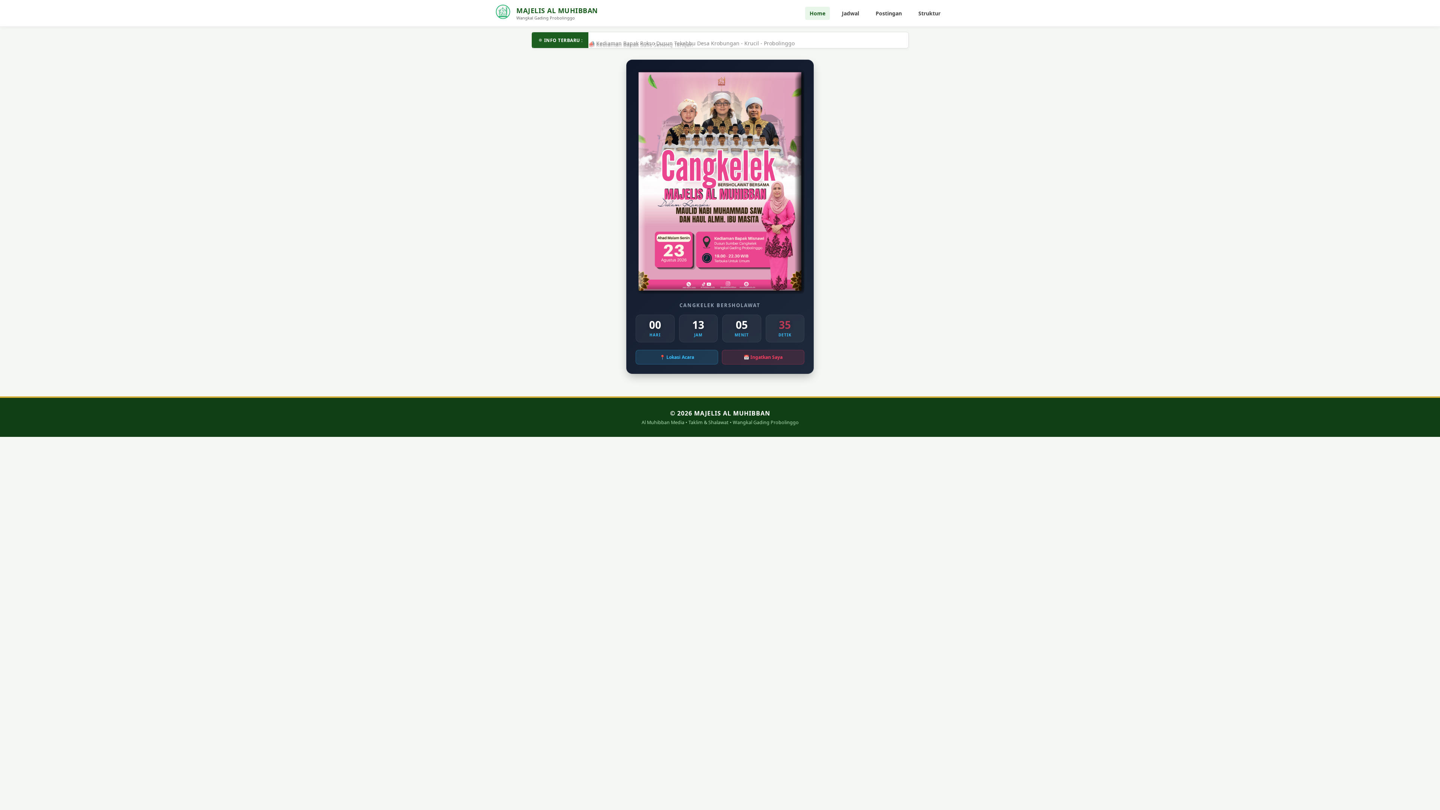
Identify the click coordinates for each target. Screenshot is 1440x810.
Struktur (929, 13)
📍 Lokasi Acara (677, 357)
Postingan (889, 13)
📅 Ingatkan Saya (763, 357)
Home (817, 13)
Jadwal (850, 13)
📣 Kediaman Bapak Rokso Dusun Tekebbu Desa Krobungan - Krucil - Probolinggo (691, 40)
